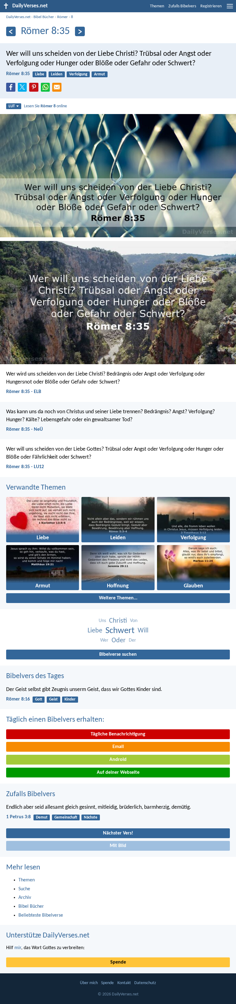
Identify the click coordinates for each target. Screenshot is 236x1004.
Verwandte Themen (36, 487)
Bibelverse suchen (118, 654)
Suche (24, 889)
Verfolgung (78, 74)
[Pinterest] (35, 88)
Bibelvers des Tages (35, 676)
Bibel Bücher (43, 17)
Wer (104, 640)
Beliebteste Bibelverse (40, 915)
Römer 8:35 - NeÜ (24, 429)
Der (132, 640)
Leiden (56, 74)
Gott (38, 699)
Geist (53, 699)
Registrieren (211, 6)
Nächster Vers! (118, 833)
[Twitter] (24, 88)
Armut (99, 74)
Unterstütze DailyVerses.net (47, 935)
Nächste (90, 817)
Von (133, 620)
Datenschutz (145, 983)
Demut (42, 817)
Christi (118, 620)
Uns (102, 620)
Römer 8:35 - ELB (23, 391)
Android (118, 759)
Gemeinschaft (65, 817)
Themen (157, 6)
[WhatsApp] (47, 88)
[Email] (58, 88)
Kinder (70, 699)
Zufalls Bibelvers (182, 6)
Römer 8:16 (18, 699)
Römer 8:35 (18, 73)
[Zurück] (11, 31)
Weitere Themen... (118, 598)
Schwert (120, 630)
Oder (119, 640)
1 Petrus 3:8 (18, 817)
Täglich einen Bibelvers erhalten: (55, 719)
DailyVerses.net (18, 17)
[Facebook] (12, 88)
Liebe (39, 74)
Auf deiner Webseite (118, 772)
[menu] (230, 8)
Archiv (24, 897)
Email (118, 746)
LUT (12, 106)
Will (143, 630)
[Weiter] (80, 31)
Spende (118, 962)
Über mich (89, 983)
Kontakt (124, 983)
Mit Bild (118, 845)
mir (17, 947)
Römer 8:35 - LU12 (25, 466)
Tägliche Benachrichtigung (118, 734)
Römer (62, 17)
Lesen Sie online (45, 106)
